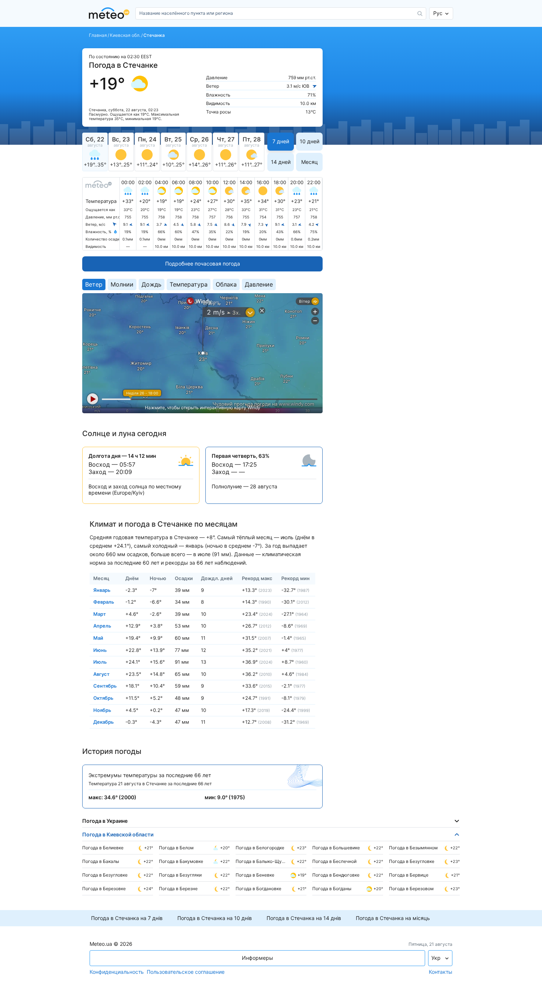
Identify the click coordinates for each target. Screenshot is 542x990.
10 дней (309, 141)
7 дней (280, 141)
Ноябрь (102, 710)
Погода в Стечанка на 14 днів (304, 918)
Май (98, 638)
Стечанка (154, 35)
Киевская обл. (125, 35)
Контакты (440, 972)
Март (99, 614)
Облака (226, 284)
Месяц (309, 162)
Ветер (94, 284)
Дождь (151, 284)
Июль (100, 662)
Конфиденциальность (117, 972)
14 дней (281, 162)
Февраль (103, 602)
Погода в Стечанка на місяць (393, 918)
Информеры (257, 958)
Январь (102, 590)
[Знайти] (420, 14)
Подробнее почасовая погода (202, 263)
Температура (189, 284)
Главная (98, 35)
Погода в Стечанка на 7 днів (127, 918)
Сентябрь (105, 686)
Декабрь (103, 722)
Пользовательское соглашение (186, 972)
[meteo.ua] (110, 13)
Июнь (100, 650)
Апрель (102, 626)
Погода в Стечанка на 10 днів (214, 918)
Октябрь (103, 698)
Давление (259, 284)
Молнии (122, 284)
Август (101, 674)
